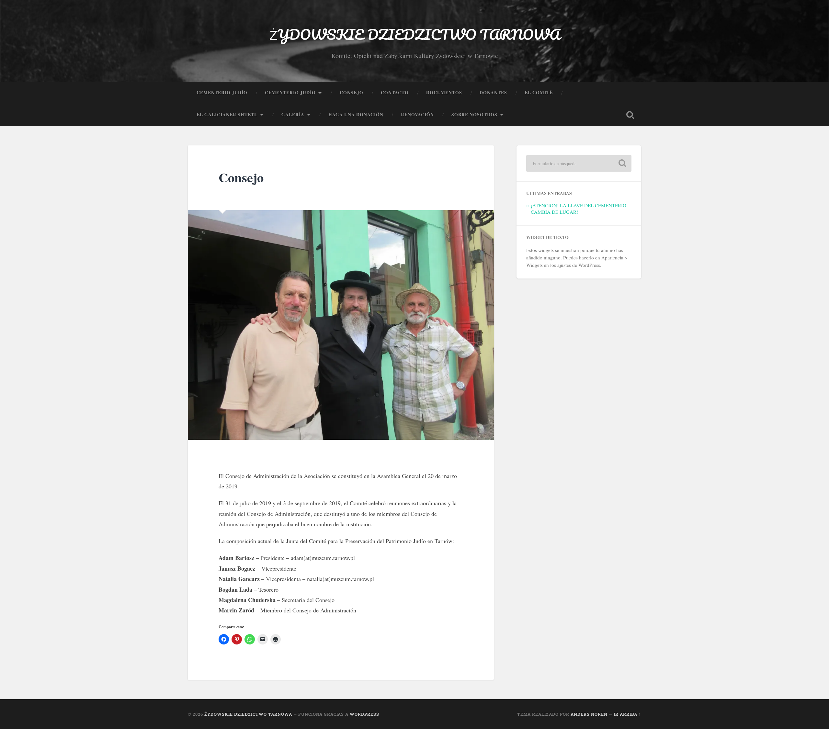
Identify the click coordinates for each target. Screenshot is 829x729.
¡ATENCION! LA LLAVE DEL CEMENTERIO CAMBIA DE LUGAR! (578, 208)
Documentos (444, 92)
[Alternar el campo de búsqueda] (630, 115)
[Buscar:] (578, 163)
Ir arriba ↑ (627, 714)
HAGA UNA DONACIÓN (355, 114)
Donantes (493, 92)
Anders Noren (589, 714)
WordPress (364, 714)
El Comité (539, 92)
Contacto (395, 92)
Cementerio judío (222, 92)
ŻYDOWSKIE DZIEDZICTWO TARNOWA (414, 34)
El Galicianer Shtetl (227, 114)
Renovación (417, 114)
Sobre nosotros (474, 114)
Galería (292, 114)
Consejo (351, 92)
